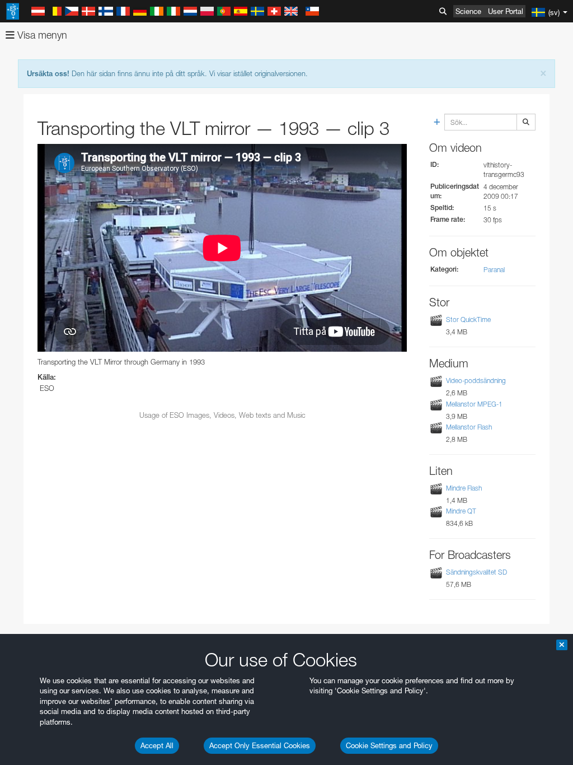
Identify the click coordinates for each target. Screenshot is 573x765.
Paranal (494, 269)
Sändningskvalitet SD (476, 572)
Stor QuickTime (468, 319)
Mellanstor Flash (469, 427)
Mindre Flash (464, 488)
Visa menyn (41, 35)
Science (468, 11)
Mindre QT (461, 511)
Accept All (156, 745)
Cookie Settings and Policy (389, 745)
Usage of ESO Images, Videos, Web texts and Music (222, 415)
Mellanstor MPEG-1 (474, 404)
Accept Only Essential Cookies (259, 745)
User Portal (505, 11)
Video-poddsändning (476, 380)
